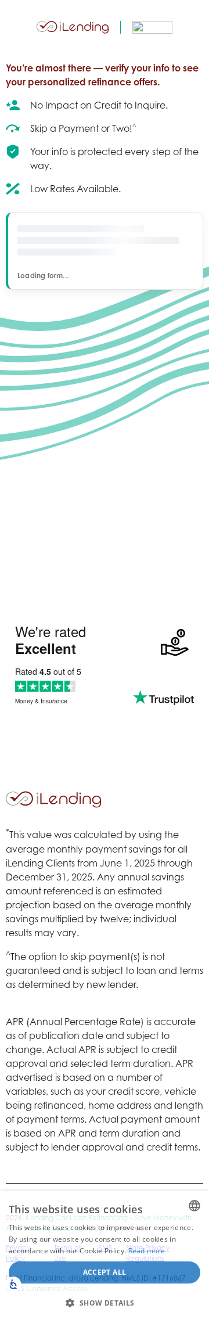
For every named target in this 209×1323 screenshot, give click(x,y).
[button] (104, 1303)
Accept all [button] (105, 1272)
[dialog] (104, 1257)
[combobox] (194, 1205)
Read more (146, 1251)
